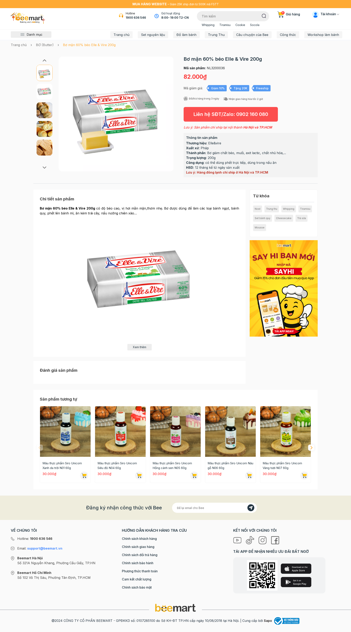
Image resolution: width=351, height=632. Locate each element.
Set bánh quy (262, 218)
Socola (254, 25)
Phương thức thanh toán (140, 571)
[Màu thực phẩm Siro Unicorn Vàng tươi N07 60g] (285, 431)
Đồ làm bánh (186, 35)
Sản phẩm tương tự (58, 399)
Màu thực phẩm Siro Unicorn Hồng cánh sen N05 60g (172, 465)
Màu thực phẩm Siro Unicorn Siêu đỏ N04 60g (117, 465)
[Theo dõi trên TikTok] (250, 540)
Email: (39, 548)
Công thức (288, 35)
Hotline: (34, 539)
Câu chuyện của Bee (252, 35)
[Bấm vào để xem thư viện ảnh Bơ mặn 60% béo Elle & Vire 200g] (116, 114)
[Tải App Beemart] (284, 288)
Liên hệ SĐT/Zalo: (230, 114)
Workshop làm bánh (323, 35)
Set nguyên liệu (153, 35)
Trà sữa (301, 218)
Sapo (268, 621)
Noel (257, 208)
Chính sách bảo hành (137, 563)
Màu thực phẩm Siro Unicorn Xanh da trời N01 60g (62, 465)
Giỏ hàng (291, 14)
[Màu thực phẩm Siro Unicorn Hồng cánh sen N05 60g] (175, 431)
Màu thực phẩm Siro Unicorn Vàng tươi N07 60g (282, 465)
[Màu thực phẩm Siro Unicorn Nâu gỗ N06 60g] (230, 431)
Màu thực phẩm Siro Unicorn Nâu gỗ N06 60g (230, 465)
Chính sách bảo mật (137, 587)
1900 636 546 (136, 17)
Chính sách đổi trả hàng (139, 555)
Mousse (259, 227)
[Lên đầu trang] (343, 628)
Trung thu (271, 208)
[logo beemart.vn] (175, 608)
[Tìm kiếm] (264, 15)
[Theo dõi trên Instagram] (263, 540)
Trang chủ (121, 35)
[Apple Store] (296, 569)
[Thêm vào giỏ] (84, 475)
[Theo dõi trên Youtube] (238, 540)
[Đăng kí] (251, 507)
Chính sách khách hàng (139, 539)
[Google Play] (296, 582)
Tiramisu (225, 25)
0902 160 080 (252, 114)
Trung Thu (216, 35)
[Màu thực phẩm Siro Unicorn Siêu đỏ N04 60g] (120, 431)
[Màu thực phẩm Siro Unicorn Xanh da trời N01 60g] (65, 431)
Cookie (240, 25)
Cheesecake (283, 218)
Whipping (208, 25)
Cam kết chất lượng (136, 579)
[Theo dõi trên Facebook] (275, 540)
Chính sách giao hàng (138, 547)
